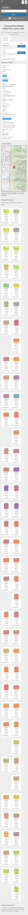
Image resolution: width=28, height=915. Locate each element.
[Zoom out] (4, 164)
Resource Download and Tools (5, 38)
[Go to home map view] (3, 167)
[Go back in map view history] (3, 172)
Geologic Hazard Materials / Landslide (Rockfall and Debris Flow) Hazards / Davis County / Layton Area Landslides (13, 909)
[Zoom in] (4, 148)
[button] (14, 167)
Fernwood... (6, 223)
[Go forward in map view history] (3, 170)
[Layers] (23, 148)
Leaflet (6, 191)
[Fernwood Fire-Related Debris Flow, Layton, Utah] (14, 33)
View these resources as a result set (12, 202)
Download (21, 46)
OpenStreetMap (17, 191)
